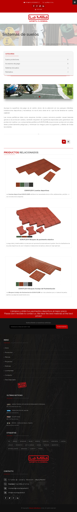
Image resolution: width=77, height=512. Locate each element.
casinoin (7, 113)
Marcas (7, 357)
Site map (39, 9)
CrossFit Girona (16, 416)
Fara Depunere (10, 380)
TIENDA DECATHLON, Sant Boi (20, 410)
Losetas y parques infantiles (53, 44)
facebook (5, 498)
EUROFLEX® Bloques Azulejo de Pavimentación (37, 289)
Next (69, 91)
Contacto (8, 375)
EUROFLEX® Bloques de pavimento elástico (37, 239)
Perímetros (9, 72)
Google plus (13, 498)
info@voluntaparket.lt (32, 2)
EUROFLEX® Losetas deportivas (37, 190)
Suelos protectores (12, 59)
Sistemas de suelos (12, 68)
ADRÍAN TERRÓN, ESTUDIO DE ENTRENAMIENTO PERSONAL (28, 404)
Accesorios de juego (12, 64)
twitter (9, 498)
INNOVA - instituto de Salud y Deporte (22, 423)
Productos (8, 352)
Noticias (8, 366)
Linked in (17, 498)
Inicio (40, 44)
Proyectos (8, 361)
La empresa (9, 371)
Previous (7, 91)
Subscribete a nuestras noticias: (38, 323)
